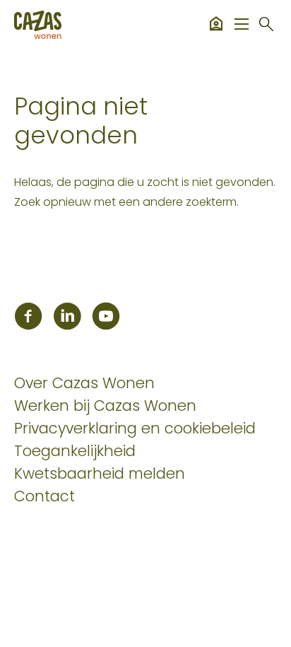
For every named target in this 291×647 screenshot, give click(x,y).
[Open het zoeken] (266, 25)
